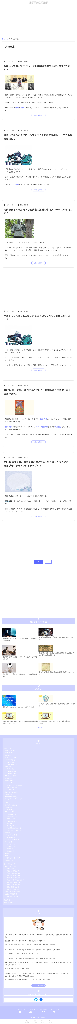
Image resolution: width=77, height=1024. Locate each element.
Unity (6, 856)
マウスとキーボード (11, 858)
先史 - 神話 (10, 869)
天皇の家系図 (9, 894)
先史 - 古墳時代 (12, 871)
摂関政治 (8, 427)
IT (4, 803)
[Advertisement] (38, 22)
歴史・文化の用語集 (11, 891)
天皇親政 (58, 427)
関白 (37, 427)
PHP (6, 767)
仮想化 (7, 807)
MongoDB (10, 837)
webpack (11, 764)
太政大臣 (44, 427)
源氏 (17, 108)
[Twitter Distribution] (36, 1000)
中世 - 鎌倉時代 (12, 885)
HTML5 (7, 753)
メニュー (34, 1022)
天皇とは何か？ (10, 896)
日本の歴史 (7, 864)
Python (7, 832)
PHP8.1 (10, 773)
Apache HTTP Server (13, 785)
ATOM (9, 826)
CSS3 (7, 755)
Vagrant (9, 810)
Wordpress (8, 776)
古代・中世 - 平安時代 (14, 880)
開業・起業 (7, 902)
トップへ (49, 1022)
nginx (8, 783)
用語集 (7, 794)
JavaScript (8, 760)
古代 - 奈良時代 (12, 878)
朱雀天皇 (43, 419)
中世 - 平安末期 (12, 882)
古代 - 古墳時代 (12, 873)
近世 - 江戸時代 (12, 889)
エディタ (8, 823)
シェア (27, 1022)
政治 (5, 900)
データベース (9, 835)
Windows (8, 812)
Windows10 (10, 816)
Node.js (9, 762)
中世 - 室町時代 (12, 887)
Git (6, 853)
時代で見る (8, 866)
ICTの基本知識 (10, 805)
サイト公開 (8, 750)
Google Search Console (12, 799)
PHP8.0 (10, 771)
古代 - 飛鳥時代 (12, 875)
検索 (42, 1022)
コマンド (9, 819)
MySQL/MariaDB (12, 839)
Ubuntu (9, 849)
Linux (7, 842)
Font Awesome (10, 792)
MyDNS (9, 790)
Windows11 (10, 814)
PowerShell (11, 821)
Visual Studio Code (13, 828)
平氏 (22, 108)
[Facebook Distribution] (41, 1000)
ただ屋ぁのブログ (38, 3)
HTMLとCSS (9, 757)
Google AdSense (10, 797)
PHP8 (9, 769)
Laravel (7, 778)
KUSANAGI (10, 787)
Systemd (9, 851)
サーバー (8, 780)
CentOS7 (9, 846)
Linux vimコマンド (12, 830)
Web (5, 748)
